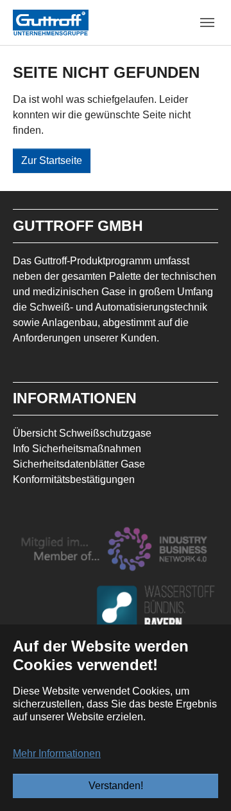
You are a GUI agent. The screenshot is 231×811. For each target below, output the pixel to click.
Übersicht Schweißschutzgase (82, 433)
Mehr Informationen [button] (57, 753)
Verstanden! (116, 785)
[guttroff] (51, 22)
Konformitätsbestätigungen (74, 479)
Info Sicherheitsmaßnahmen (77, 448)
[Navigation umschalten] (207, 22)
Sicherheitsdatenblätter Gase (79, 464)
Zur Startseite (51, 160)
